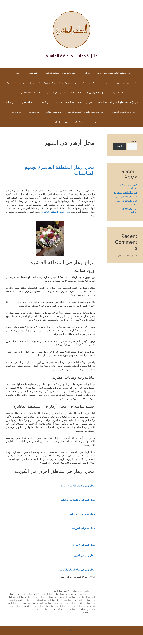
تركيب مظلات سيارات (14, 82)
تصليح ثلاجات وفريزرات (97, 92)
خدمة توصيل (15, 112)
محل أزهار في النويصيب (46, 603)
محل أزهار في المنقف (86, 603)
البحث (134, 141)
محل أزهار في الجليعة (23, 594)
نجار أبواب (94, 121)
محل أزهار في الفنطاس (45, 600)
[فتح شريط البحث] (46, 122)
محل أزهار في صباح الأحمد (32, 606)
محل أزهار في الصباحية (34, 597)
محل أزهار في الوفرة (26, 603)
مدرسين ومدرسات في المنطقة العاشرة (85, 112)
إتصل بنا (56, 121)
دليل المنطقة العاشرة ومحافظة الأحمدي (113, 73)
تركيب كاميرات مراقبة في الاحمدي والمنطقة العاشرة (53, 82)
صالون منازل (26, 102)
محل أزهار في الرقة (71, 597)
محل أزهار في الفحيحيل (66, 600)
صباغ (17, 73)
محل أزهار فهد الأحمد (83, 594)
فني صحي (32, 73)
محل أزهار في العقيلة (86, 600)
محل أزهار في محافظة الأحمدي (67, 609)
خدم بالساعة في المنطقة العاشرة (60, 73)
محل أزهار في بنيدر (74, 606)
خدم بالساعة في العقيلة (125, 192)
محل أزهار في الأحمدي (43, 594)
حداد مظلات (76, 92)
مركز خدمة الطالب (54, 112)
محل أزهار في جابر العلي (55, 606)
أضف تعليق (87, 612)
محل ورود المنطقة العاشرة (123, 112)
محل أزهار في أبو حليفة (63, 594)
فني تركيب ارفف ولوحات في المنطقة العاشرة (118, 102)
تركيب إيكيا (106, 82)
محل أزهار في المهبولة (66, 603)
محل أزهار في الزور (54, 597)
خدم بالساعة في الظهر (126, 196)
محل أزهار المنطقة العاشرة (56, 212)
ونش (67, 121)
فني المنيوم (118, 92)
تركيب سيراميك (89, 82)
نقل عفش (79, 121)
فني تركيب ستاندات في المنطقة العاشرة (74, 102)
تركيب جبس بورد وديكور (127, 82)
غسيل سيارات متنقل (56, 92)
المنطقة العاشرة (85, 591)
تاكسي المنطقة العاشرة (30, 92)
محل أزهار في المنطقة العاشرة (22, 600)
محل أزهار (58, 591)
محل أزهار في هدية (45, 609)
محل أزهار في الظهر (15, 597)
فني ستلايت (10, 102)
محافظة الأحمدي (70, 591)
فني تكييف (45, 102)
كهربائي (87, 73)
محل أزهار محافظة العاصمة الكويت (77, 485)
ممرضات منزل (33, 112)
